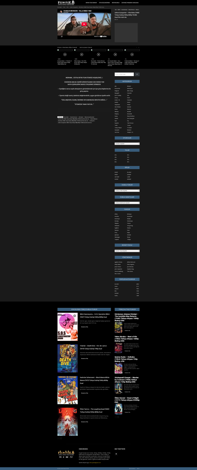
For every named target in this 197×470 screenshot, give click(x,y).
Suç (128, 120)
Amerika (117, 216)
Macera (129, 109)
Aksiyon (129, 86)
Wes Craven (118, 273)
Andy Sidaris (118, 264)
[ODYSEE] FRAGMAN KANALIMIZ (130, 2)
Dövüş (116, 97)
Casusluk (129, 93)
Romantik (129, 114)
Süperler (117, 123)
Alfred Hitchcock (131, 262)
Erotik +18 (117, 100)
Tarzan (129, 125)
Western (137, 9)
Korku (116, 109)
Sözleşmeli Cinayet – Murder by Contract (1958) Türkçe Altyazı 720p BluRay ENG (127, 380)
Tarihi (116, 125)
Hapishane (117, 104)
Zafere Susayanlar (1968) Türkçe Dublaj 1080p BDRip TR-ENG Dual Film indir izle (75, 122)
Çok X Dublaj (118, 95)
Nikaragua (117, 237)
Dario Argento (130, 264)
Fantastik (129, 100)
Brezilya (117, 221)
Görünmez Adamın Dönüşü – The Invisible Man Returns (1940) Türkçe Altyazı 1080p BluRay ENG (127, 317)
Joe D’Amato (130, 266)
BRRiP (116, 174)
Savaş (116, 116)
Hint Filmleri (118, 107)
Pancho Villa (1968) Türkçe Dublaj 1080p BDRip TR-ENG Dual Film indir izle (73, 118)
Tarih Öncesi (130, 123)
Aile (115, 86)
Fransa (129, 223)
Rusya (128, 237)
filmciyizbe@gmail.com (95, 462)
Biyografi (117, 93)
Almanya (129, 214)
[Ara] (137, 74)
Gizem (128, 102)
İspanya (117, 230)
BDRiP (119, 9)
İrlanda (129, 228)
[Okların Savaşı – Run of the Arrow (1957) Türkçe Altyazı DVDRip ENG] (81, 54)
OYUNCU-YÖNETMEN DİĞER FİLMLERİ (67, 47)
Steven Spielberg (119, 271)
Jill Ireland (81, 117)
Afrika (116, 214)
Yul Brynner (92, 120)
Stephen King (130, 269)
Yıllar (64, 7)
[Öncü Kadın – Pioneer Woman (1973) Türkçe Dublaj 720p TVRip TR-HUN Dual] (98, 54)
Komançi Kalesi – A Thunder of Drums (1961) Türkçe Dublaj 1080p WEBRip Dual (64, 62)
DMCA (138, 468)
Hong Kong (130, 225)
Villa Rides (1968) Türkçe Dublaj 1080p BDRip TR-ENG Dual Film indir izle (73, 120)
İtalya (128, 232)
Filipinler (117, 223)
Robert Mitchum (132, 9)
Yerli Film (117, 132)
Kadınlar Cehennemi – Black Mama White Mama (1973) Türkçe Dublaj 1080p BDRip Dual (94, 380)
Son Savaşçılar (130, 118)
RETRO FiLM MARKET (91, 2)
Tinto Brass (130, 271)
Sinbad (116, 118)
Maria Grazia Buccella (89, 117)
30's (128, 155)
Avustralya (129, 216)
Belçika (129, 218)
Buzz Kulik (66, 117)
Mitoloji (116, 111)
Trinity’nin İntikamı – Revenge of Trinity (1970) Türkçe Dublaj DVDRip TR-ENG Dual (132, 62)
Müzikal (129, 111)
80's (116, 162)
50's (128, 157)
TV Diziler (129, 127)
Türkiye (129, 239)
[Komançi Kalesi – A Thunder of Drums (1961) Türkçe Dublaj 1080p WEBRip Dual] (64, 54)
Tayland (117, 239)
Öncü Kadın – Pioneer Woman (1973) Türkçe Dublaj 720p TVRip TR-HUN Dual (98, 62)
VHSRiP (116, 179)
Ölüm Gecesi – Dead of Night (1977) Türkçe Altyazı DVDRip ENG (127, 400)
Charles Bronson (124, 9)
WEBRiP (129, 179)
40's (116, 157)
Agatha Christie (118, 262)
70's (126, 59)
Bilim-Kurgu (130, 90)
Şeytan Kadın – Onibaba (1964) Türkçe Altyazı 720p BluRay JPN (126, 359)
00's (116, 155)
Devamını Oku (84, 326)
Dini (128, 95)
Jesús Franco (118, 266)
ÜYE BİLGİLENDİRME (104, 2)
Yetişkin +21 (130, 132)
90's (128, 162)
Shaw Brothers (131, 116)
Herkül (128, 104)
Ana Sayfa (59, 7)
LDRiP (128, 177)
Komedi (129, 107)
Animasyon (130, 88)
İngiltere (117, 228)
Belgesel (117, 90)
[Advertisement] (126, 32)
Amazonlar (117, 88)
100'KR (76, 59)
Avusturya (117, 218)
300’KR (59, 59)
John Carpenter (118, 269)
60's (67, 7)
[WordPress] (116, 454)
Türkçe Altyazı (118, 127)
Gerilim (116, 102)
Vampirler (117, 130)
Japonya (117, 235)
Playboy (117, 114)
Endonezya (130, 221)
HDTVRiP (117, 177)
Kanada (129, 235)
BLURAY (129, 172)
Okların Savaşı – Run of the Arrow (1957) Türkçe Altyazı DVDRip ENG (80, 62)
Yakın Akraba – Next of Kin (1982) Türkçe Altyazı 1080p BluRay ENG (127, 339)
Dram (128, 97)
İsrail (128, 230)
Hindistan (117, 225)
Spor (116, 120)
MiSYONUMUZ (115, 2)
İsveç (116, 232)
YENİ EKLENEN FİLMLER (85, 47)
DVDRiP (129, 174)
